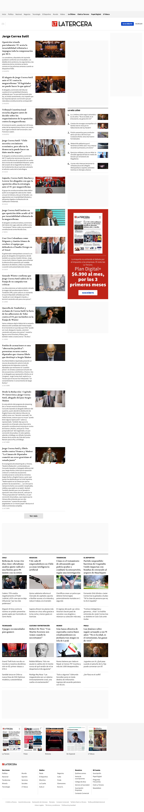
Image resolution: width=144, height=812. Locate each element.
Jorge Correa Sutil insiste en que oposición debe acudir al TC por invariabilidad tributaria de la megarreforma (17, 214)
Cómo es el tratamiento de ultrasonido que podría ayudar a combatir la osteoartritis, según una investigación (68, 567)
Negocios (27, 14)
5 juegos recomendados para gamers (13, 630)
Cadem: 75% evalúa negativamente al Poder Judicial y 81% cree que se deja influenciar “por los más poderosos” (14, 598)
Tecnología (36, 14)
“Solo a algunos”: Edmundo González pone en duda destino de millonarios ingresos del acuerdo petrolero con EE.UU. (68, 679)
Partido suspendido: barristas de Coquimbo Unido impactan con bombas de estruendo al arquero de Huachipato (95, 567)
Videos (62, 14)
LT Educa (106, 14)
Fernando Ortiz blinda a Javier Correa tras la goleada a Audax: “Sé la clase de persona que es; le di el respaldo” (96, 597)
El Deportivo (46, 14)
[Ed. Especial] (76, 752)
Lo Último (71, 14)
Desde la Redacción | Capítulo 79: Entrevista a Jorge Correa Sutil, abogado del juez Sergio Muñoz (16, 396)
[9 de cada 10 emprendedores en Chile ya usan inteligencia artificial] (41, 582)
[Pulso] (33, 752)
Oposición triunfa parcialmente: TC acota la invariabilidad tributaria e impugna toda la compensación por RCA (17, 48)
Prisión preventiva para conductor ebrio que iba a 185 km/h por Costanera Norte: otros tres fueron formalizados (82, 135)
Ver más (34, 516)
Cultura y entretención (39, 626)
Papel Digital (96, 14)
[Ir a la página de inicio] (72, 24)
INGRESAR (138, 24)
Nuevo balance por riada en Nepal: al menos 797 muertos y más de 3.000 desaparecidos (68, 664)
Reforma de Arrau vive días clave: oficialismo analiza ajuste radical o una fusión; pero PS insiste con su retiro (13, 567)
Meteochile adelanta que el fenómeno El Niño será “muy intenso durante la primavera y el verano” (83, 146)
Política (10, 14)
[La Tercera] (11, 752)
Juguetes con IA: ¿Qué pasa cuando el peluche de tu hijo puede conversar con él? (95, 664)
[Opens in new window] (54, 752)
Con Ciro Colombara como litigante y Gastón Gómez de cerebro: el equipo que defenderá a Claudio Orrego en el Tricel (17, 244)
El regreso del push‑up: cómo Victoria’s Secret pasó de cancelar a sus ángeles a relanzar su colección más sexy (68, 613)
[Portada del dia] (87, 252)
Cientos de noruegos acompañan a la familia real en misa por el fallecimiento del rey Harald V (84, 126)
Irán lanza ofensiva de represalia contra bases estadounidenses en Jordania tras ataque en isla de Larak (67, 635)
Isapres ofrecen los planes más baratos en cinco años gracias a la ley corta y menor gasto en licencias (41, 613)
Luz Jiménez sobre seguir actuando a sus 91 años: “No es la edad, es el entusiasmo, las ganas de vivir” (83, 117)
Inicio (4, 14)
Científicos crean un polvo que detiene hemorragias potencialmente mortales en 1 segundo (68, 597)
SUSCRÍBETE (88, 292)
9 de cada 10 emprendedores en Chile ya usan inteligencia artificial (41, 565)
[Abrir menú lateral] (4, 24)
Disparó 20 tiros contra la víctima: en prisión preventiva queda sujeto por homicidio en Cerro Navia (14, 613)
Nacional (18, 14)
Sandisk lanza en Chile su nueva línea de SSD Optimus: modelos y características (13, 677)
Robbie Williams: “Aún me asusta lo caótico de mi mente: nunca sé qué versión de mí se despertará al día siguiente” (41, 665)
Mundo (55, 14)
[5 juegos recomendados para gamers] (14, 650)
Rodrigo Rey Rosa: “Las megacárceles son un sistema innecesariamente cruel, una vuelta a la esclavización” (40, 678)
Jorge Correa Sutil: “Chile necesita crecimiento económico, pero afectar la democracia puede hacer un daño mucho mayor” (15, 147)
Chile (4, 558)
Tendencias (61, 558)
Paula (86, 626)
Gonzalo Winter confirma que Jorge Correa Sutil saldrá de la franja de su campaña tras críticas (16, 280)
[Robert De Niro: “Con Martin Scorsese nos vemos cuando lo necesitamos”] (41, 650)
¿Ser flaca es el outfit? (92, 674)
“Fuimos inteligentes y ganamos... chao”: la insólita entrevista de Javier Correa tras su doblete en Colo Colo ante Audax (96, 614)
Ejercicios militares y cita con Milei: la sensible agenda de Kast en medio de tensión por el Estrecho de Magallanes (84, 155)
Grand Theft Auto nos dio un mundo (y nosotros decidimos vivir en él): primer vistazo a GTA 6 (14, 665)
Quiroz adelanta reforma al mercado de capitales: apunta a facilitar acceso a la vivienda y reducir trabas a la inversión (41, 597)
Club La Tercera (83, 14)
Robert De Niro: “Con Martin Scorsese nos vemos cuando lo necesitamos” (39, 633)
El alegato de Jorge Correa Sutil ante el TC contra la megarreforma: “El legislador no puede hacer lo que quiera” (17, 82)
